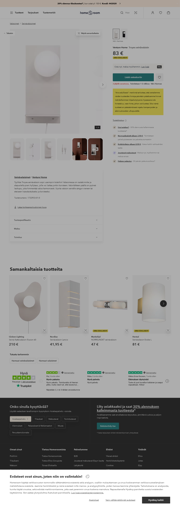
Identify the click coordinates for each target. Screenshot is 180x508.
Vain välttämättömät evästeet (120, 500)
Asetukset (94, 500)
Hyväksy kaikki (156, 500)
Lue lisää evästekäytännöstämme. (87, 492)
